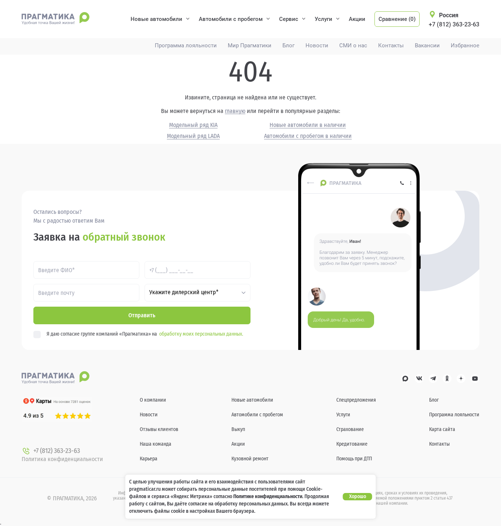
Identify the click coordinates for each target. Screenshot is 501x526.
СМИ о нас (353, 46)
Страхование (350, 429)
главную (235, 111)
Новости (317, 46)
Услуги (323, 19)
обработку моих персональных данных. (201, 334)
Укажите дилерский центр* (184, 292)
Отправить (142, 315)
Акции (357, 19)
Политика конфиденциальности (62, 459)
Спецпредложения (356, 400)
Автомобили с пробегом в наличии (308, 136)
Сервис (288, 19)
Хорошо (357, 496)
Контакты (391, 46)
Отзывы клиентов (159, 429)
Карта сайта (442, 429)
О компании (153, 400)
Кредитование (351, 444)
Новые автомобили (156, 19)
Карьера (148, 459)
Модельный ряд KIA (193, 125)
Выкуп (238, 429)
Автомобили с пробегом (231, 19)
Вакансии (427, 46)
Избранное (465, 46)
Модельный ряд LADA (193, 136)
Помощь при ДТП (354, 459)
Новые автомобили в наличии (308, 125)
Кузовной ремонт (249, 459)
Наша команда (155, 444)
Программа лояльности (186, 46)
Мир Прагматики (249, 46)
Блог (288, 46)
